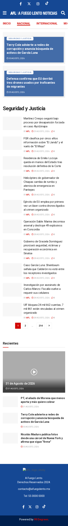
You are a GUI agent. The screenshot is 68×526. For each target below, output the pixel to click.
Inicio (7, 23)
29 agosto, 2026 (16, 92)
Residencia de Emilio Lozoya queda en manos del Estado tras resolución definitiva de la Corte (43, 162)
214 (41, 325)
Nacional (23, 23)
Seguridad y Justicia (20, 38)
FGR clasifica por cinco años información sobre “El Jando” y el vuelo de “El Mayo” (43, 142)
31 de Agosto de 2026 (20, 383)
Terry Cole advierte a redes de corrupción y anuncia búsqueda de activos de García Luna (30, 49)
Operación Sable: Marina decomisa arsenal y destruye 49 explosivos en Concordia (44, 225)
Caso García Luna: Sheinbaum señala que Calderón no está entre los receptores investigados (44, 269)
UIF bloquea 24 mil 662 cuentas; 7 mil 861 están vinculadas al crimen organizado (44, 308)
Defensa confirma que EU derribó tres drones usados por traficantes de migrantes (31, 82)
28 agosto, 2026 (41, 171)
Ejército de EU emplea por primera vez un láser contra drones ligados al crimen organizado (44, 205)
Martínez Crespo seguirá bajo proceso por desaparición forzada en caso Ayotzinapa (44, 122)
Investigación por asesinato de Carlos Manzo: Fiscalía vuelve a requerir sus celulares (42, 288)
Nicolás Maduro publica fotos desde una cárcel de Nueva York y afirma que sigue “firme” (42, 438)
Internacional (46, 23)
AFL (28, 131)
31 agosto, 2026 (16, 389)
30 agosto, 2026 (16, 58)
